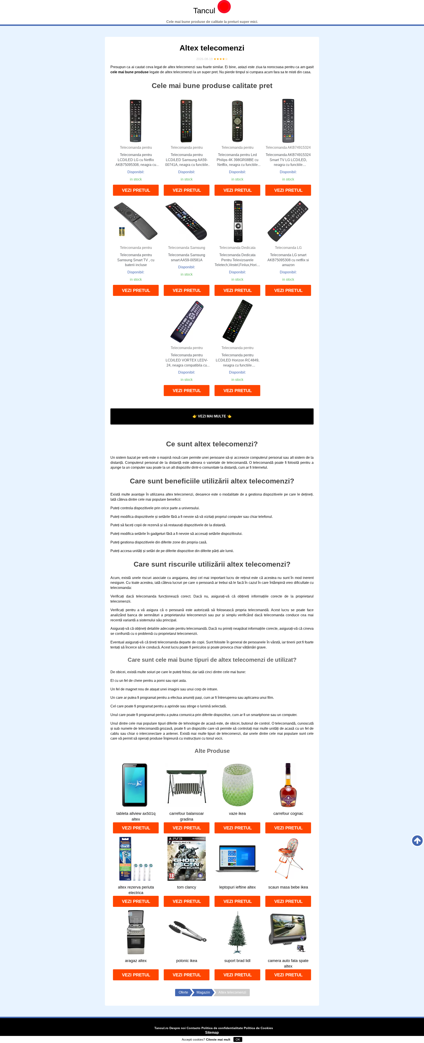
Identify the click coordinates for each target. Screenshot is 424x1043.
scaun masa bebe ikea (288, 887)
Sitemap (212, 1032)
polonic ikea (186, 960)
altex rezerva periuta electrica (136, 890)
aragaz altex (136, 960)
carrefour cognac (288, 813)
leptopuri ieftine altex (237, 887)
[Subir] (417, 840)
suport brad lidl (237, 960)
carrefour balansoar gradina (186, 816)
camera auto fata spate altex (288, 963)
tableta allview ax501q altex (135, 816)
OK (238, 1039)
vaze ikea (237, 813)
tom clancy (186, 887)
